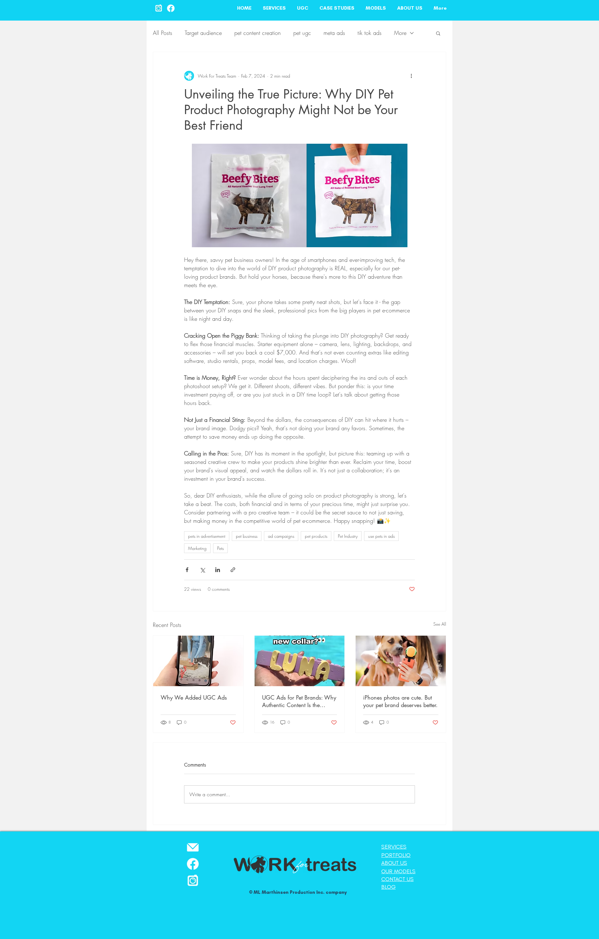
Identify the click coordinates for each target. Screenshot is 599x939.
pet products (316, 536)
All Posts (162, 32)
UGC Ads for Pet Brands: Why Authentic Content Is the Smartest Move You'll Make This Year (299, 701)
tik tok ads (370, 32)
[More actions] (411, 75)
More (400, 32)
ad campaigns (281, 536)
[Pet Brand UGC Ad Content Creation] (198, 661)
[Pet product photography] (401, 661)
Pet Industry (348, 536)
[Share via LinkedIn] (218, 570)
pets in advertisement (206, 536)
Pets (220, 548)
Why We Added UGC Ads (194, 697)
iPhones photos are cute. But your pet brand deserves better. (400, 701)
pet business (246, 536)
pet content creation (257, 32)
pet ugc (302, 32)
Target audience (203, 32)
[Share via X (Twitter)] (202, 570)
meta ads (334, 32)
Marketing (197, 548)
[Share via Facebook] (187, 570)
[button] (438, 33)
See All (439, 624)
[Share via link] (233, 570)
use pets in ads (381, 536)
